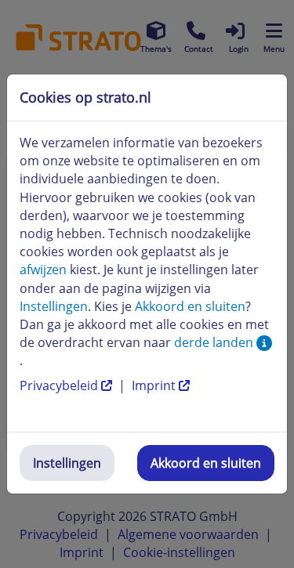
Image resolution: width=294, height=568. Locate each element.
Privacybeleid (60, 385)
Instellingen (67, 463)
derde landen (215, 342)
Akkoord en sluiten (206, 463)
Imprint (155, 385)
